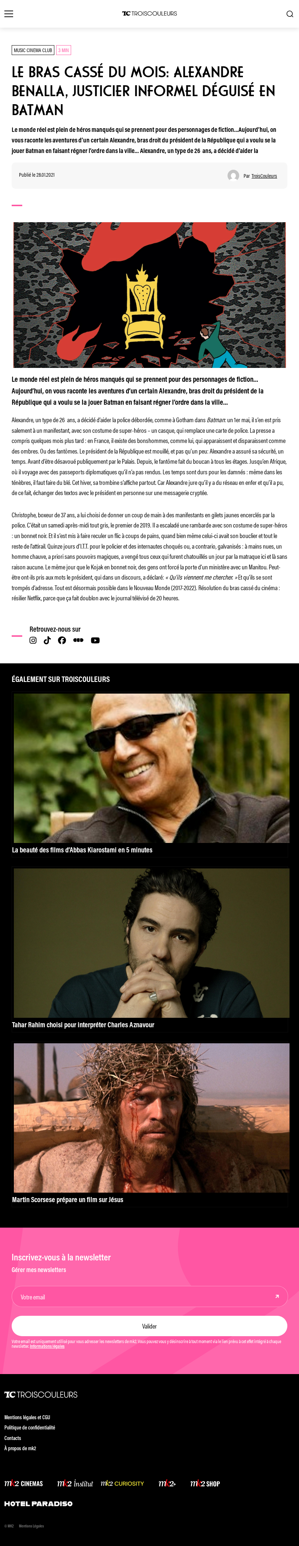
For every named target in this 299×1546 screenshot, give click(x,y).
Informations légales (47, 1347)
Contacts (12, 1438)
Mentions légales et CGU (27, 1418)
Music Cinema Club (33, 50)
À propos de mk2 (20, 1449)
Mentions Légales (31, 1527)
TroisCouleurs (264, 175)
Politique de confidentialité (29, 1428)
